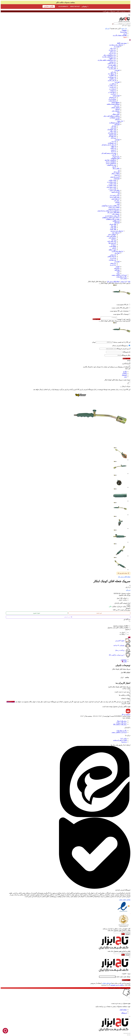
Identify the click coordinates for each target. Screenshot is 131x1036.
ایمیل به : (122, 632)
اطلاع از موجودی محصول (120, 626)
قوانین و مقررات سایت (120, 740)
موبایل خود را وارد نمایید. (123, 976)
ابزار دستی (123, 281)
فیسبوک (124, 375)
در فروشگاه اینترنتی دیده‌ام (120, 345)
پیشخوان (124, 30)
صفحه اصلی (123, 1009)
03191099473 (63, 6)
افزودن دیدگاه (11, 701)
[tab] (66, 660)
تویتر (125, 376)
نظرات (124, 661)
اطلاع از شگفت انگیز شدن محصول (117, 627)
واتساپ (124, 373)
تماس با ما (124, 738)
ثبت (129, 637)
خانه (129, 281)
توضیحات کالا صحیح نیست (121, 314)
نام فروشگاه (126, 352)
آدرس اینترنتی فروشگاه (123, 348)
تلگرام (125, 371)
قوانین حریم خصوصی (116, 985)
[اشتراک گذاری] (126, 1033)
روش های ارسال (122, 721)
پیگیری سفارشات (121, 730)
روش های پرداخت (121, 722)
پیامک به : (122, 634)
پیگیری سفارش (48, 6)
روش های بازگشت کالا (120, 724)
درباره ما (124, 742)
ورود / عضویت (126, 980)
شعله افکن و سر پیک (113, 281)
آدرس (125, 33)
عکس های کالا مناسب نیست (120, 308)
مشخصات (124, 659)
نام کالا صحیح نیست (122, 304)
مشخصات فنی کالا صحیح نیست (119, 311)
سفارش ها (123, 32)
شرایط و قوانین (106, 983)
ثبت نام (107, 28)
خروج (125, 37)
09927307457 (75, 6)
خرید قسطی (67, 617)
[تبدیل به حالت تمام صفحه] (128, 1033)
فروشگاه (124, 1013)
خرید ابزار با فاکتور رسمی (119, 732)
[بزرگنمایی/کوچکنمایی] (129, 1033)
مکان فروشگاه (125, 355)
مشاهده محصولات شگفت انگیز (65, 2)
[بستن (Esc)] (124, 1033)
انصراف (128, 934)
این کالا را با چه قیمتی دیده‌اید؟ (121, 342)
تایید (123, 934)
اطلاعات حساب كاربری (120, 35)
